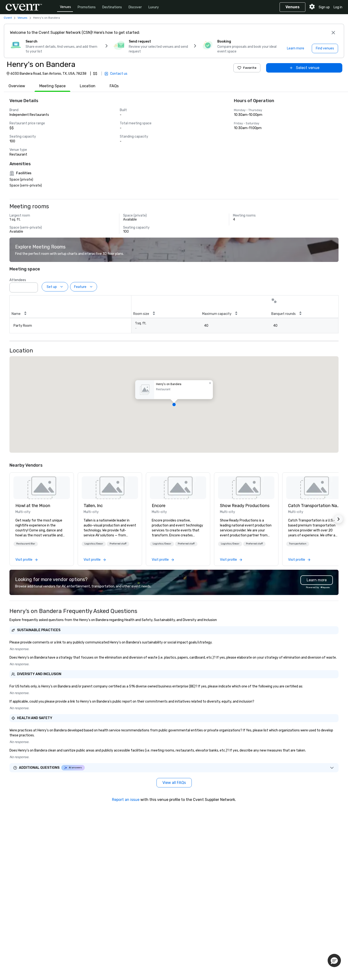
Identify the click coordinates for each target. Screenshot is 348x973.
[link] (41, 487)
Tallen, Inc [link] (93, 505)
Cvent (8, 17)
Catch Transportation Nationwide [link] (314, 505)
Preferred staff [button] (118, 543)
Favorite (249, 68)
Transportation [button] (297, 543)
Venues (65, 7)
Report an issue (125, 799)
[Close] (333, 32)
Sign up (324, 7)
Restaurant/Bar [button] (25, 543)
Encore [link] (158, 505)
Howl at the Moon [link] (32, 505)
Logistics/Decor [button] (94, 543)
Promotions (87, 7)
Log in (338, 7)
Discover (135, 7)
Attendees (17, 280)
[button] (33, 286)
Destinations (112, 7)
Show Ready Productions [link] (244, 505)
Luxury (153, 7)
